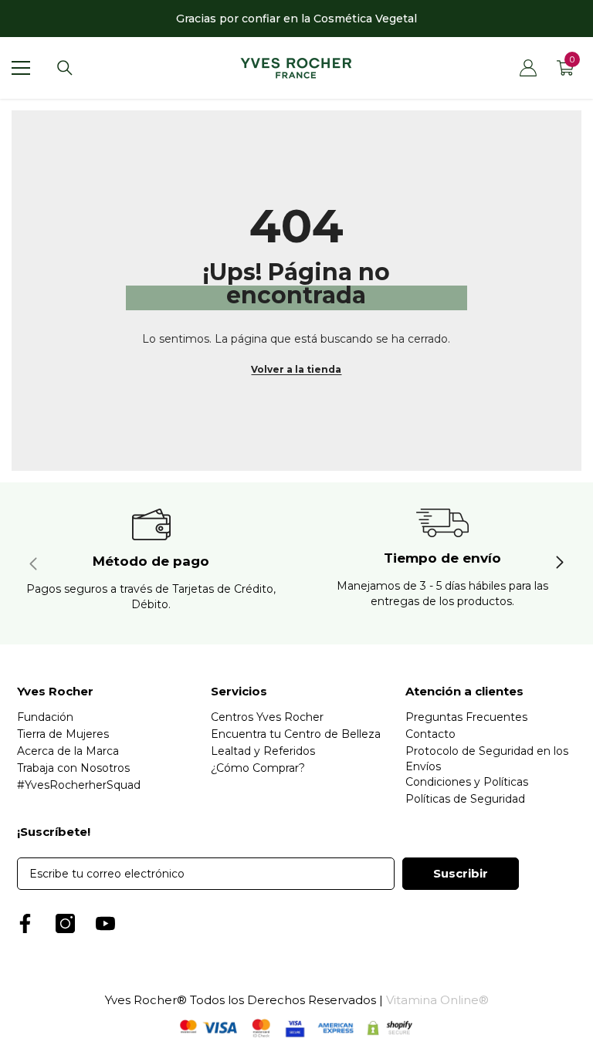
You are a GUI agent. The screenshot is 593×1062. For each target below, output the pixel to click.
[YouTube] (105, 923)
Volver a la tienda (296, 369)
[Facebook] (25, 923)
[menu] (21, 68)
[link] (151, 563)
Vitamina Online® (437, 1000)
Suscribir (460, 873)
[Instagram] (65, 923)
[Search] (65, 68)
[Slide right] (559, 563)
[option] (296, 18)
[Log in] (528, 67)
